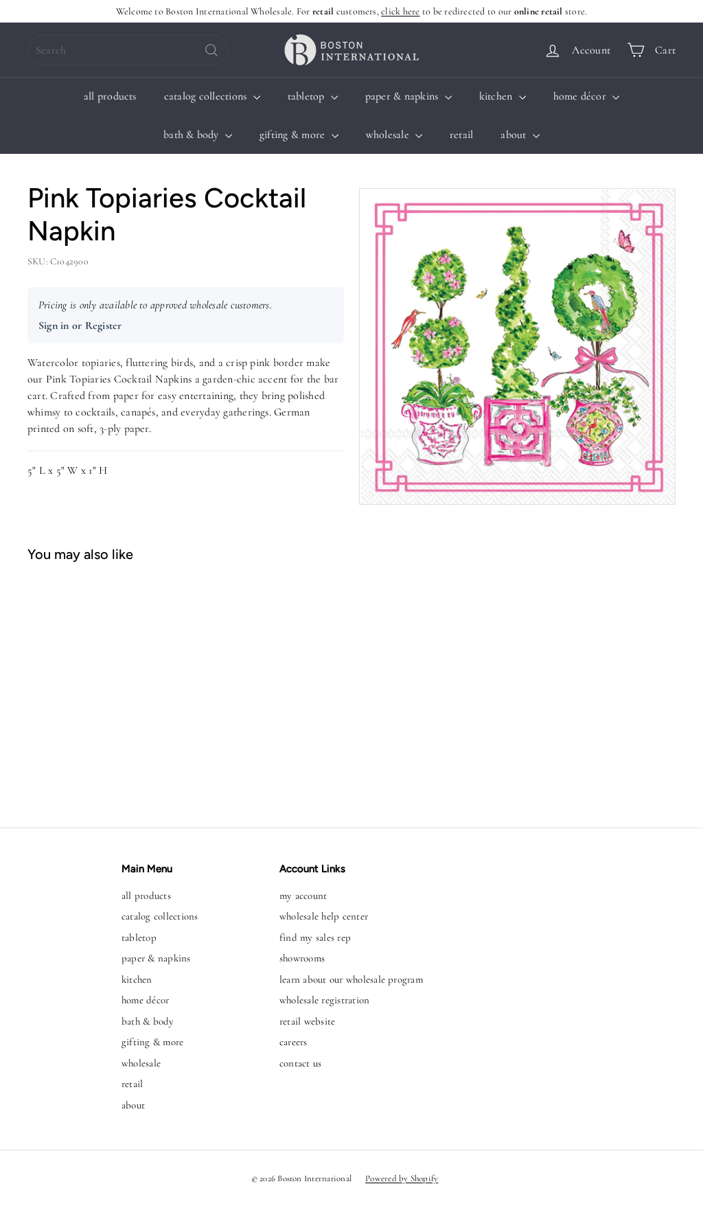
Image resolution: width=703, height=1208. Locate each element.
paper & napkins (403, 96)
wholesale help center (323, 916)
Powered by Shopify (401, 1178)
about (514, 134)
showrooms (302, 958)
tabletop (307, 96)
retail (461, 134)
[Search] (211, 50)
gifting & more (294, 134)
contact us (300, 1063)
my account (303, 895)
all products (110, 96)
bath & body (192, 134)
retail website (307, 1021)
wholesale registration (324, 1000)
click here (400, 11)
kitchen (497, 96)
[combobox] (127, 50)
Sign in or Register (80, 325)
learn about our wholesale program (351, 979)
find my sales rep (315, 937)
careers (293, 1042)
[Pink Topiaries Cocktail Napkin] (81, 688)
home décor (581, 96)
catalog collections (207, 96)
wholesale (389, 134)
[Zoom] (517, 346)
